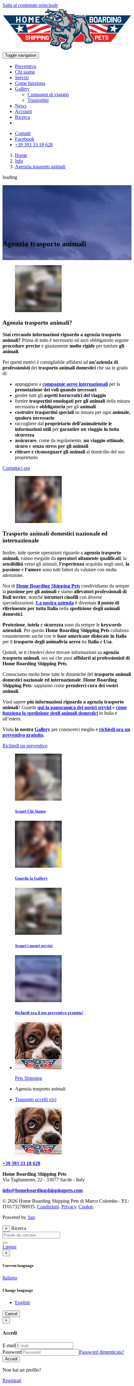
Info (19, 161)
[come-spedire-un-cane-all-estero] (38, 310)
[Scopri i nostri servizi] (38, 933)
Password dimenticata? (101, 1352)
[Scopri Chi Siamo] (38, 799)
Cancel (11, 1313)
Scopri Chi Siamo (30, 811)
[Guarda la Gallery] (38, 866)
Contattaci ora (16, 468)
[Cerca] (4, 1243)
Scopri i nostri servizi (34, 945)
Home (21, 155)
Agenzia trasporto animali (40, 166)
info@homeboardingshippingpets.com (42, 1190)
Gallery (42, 729)
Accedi (11, 1359)
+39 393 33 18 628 (21, 1163)
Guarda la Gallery (31, 878)
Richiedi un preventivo (24, 745)
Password (12, 1352)
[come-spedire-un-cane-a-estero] (38, 521)
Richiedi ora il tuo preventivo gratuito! (49, 1012)
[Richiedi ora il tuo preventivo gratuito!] (38, 1000)
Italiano (9, 1277)
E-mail (9, 1345)
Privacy (68, 1206)
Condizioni (48, 1206)
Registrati (11, 1380)
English (22, 1302)
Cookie (86, 1206)
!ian (31, 1217)
